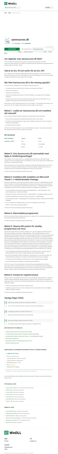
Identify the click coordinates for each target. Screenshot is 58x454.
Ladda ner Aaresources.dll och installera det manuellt (19, 331)
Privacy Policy (7, 378)
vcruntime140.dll (10, 399)
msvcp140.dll (9, 394)
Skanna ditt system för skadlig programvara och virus (19, 340)
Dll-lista (6, 441)
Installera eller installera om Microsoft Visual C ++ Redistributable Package (24, 336)
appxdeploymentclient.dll (12, 413)
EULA (45, 51)
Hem (5, 13)
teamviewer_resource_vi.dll (13, 420)
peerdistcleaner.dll (10, 415)
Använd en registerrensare (12, 343)
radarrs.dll (8, 422)
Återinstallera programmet (12, 338)
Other (9, 13)
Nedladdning (8, 138)
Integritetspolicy (8, 447)
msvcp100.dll (9, 392)
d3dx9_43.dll (9, 390)
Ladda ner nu (12, 49)
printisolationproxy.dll (11, 411)
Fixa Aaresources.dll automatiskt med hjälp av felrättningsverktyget (22, 334)
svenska (48, 7)
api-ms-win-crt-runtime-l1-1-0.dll (14, 387)
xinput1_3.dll (9, 401)
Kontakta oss (33, 441)
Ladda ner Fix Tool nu (13, 353)
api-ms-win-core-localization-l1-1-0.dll (15, 418)
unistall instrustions (28, 51)
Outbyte (20, 51)
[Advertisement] (29, 26)
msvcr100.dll (9, 396)
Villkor (5, 449)
